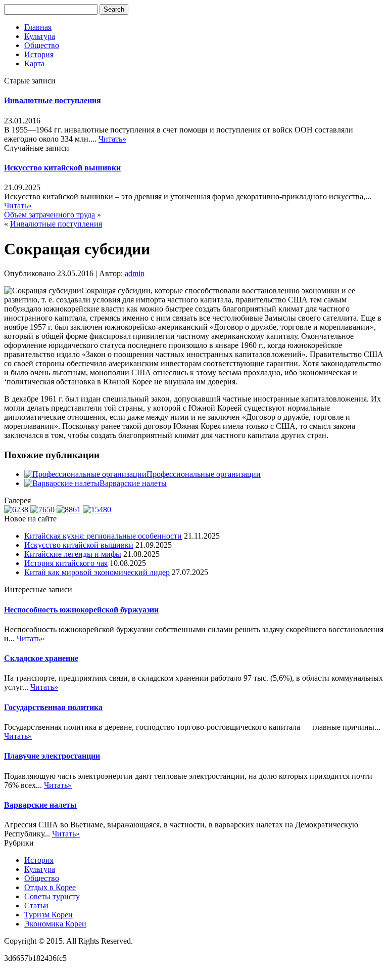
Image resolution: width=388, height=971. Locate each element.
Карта (34, 63)
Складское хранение (41, 658)
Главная (38, 27)
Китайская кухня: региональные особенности (103, 536)
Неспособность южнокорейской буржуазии (81, 609)
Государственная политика (53, 707)
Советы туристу (52, 896)
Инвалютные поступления (52, 100)
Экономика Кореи (55, 923)
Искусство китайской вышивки (62, 167)
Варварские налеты (133, 483)
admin (134, 273)
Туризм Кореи (48, 914)
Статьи (36, 905)
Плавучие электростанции (52, 756)
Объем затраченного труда (49, 214)
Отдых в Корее (50, 887)
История (39, 54)
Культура (39, 36)
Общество (41, 45)
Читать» (112, 139)
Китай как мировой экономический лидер (97, 572)
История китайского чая (66, 563)
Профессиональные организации (204, 474)
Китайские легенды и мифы (72, 554)
